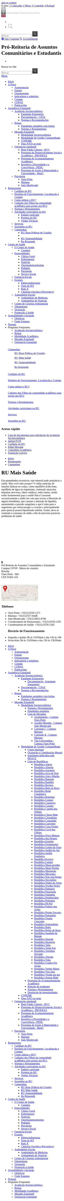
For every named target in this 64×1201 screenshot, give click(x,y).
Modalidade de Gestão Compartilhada (40, 137)
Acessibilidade (30, 39)
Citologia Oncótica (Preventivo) (37, 291)
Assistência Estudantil (19, 108)
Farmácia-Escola (23, 277)
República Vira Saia (44, 971)
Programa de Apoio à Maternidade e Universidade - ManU (39, 172)
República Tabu (42, 945)
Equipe (18, 90)
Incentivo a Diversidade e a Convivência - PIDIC (35, 166)
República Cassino (43, 805)
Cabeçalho (15, 5)
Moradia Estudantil (24, 131)
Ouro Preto (26, 179)
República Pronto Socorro (47, 912)
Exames (18, 280)
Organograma (21, 93)
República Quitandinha (46, 924)
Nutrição (25, 262)
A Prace (12, 84)
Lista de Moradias (37, 714)
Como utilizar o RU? (25, 200)
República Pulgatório (45, 915)
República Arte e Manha (46, 776)
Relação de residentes (39, 986)
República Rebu (42, 927)
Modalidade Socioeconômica (36, 134)
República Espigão (44, 841)
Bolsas (17, 123)
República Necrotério (45, 879)
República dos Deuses (45, 838)
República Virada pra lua (47, 974)
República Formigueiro (46, 844)
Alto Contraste (11, 39)
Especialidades (22, 253)
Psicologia (19, 176)
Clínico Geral (28, 256)
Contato (18, 99)
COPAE (18, 102)
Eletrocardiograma (30, 283)
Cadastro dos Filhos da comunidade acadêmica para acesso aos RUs (32, 204)
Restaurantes (14, 188)
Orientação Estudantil (25, 342)
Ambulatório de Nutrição (34, 300)
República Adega (43, 764)
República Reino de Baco (47, 930)
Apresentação (21, 87)
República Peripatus (44, 900)
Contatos (25, 250)
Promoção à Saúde (24, 312)
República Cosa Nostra (46, 826)
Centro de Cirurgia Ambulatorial (31, 303)
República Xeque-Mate (46, 977)
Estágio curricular (30, 214)
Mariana (25, 182)
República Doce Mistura (46, 835)
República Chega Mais (46, 814)
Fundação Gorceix (17, 453)
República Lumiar (43, 862)
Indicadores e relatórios (26, 96)
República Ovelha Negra (47, 885)
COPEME (26, 140)
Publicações (20, 105)
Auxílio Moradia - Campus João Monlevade (48, 724)
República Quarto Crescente (43, 920)
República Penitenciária (46, 897)
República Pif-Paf (43, 903)
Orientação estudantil (25, 146)
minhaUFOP (14, 441)
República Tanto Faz (45, 948)
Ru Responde (28, 241)
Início (11, 81)
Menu (27, 5)
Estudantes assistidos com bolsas (38, 126)
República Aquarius (44, 770)
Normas (12, 324)
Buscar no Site (8, 66)
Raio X (25, 288)
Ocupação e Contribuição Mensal (45, 752)
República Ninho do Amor (48, 882)
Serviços (18, 223)
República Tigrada (43, 957)
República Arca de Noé (46, 773)
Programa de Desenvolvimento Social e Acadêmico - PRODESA (41, 154)
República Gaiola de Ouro (47, 847)
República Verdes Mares (46, 968)
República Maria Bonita (46, 868)
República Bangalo (44, 779)
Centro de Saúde (16, 244)
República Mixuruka (44, 874)
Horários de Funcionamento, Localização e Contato (34, 380)
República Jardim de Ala (47, 850)
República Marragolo (45, 871)
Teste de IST (27, 285)
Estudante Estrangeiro (32, 114)
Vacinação (19, 309)
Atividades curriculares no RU (30, 211)
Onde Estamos (22, 321)
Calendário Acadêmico (20, 450)
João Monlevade (29, 185)
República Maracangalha (47, 865)
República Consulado (45, 820)
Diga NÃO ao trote (31, 143)
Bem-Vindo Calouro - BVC (35, 149)
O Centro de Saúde (24, 247)
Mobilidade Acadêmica (26, 336)
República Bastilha (44, 782)
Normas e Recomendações (35, 120)
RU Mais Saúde (29, 235)
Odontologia (20, 306)
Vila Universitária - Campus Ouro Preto (44, 742)
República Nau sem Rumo (48, 877)
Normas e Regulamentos (33, 129)
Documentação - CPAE (33, 117)
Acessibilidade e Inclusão (21, 315)
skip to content (8, 2)
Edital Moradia (15, 447)
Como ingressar (36, 749)
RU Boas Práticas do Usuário (36, 232)
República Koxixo (43, 859)
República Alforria (43, 767)
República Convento (44, 823)
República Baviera (43, 785)
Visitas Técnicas (29, 220)
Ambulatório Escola (24, 294)
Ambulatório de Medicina (34, 297)
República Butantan (44, 797)
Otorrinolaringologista (32, 265)
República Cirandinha (45, 817)
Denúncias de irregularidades (43, 992)
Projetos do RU (29, 217)
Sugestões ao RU (23, 226)
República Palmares (44, 888)
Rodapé (49, 5)
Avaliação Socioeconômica (28, 111)
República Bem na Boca (46, 788)
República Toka (42, 959)
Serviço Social (28, 274)
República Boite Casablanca (42, 792)
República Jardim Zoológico (43, 855)
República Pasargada (45, 891)
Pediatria (25, 268)
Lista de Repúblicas (38, 761)
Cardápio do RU (23, 191)
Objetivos (19, 318)
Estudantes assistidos (38, 711)
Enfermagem (27, 259)
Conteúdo (38, 5)
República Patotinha (44, 894)
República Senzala (43, 939)
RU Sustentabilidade (31, 238)
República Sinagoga (44, 942)
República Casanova (44, 802)
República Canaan (43, 800)
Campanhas (20, 229)
